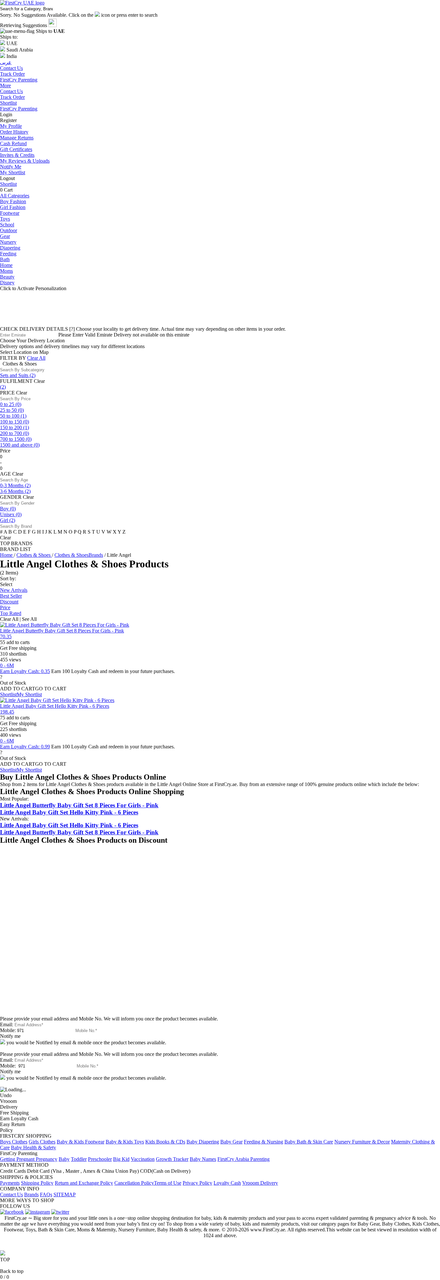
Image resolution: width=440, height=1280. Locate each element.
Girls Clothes (42, 1141)
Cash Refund (13, 143)
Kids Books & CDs (165, 1141)
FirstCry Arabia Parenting (243, 1159)
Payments (10, 1183)
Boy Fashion (13, 201)
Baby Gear (231, 1141)
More (5, 85)
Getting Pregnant (18, 1159)
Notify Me (10, 166)
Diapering (10, 248)
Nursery (8, 242)
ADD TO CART (17, 688)
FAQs (46, 1194)
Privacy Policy (197, 1183)
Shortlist (8, 103)
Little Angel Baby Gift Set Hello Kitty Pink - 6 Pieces (54, 706)
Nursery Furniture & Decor (362, 1141)
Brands (31, 1194)
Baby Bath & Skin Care (308, 1141)
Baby (64, 1159)
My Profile (11, 126)
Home (6, 265)
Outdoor (8, 230)
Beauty (7, 277)
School (7, 224)
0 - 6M (7, 665)
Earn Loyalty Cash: (25, 671)
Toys (5, 219)
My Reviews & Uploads (25, 161)
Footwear (9, 213)
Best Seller (11, 596)
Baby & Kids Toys (125, 1141)
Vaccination (143, 1159)
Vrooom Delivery (260, 1183)
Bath (5, 259)
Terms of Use (167, 1183)
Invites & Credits (17, 155)
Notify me (10, 1036)
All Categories (14, 195)
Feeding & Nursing (263, 1141)
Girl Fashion (12, 207)
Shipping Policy (37, 1183)
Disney (7, 282)
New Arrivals (13, 590)
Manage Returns (16, 137)
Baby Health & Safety (33, 1147)
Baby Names (203, 1159)
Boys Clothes (13, 1141)
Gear (5, 236)
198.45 (7, 712)
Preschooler (100, 1159)
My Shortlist (12, 172)
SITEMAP (64, 1194)
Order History (14, 132)
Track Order (12, 97)
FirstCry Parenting (18, 108)
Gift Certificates (16, 149)
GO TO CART (50, 688)
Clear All (36, 358)
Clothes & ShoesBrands (78, 555)
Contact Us (11, 91)
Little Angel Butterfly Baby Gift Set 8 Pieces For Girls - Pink (62, 630)
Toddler (79, 1159)
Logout (7, 178)
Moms (6, 271)
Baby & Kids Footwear (80, 1141)
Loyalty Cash (227, 1183)
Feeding (8, 253)
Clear (39, 381)
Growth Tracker (172, 1159)
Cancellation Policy (134, 1183)
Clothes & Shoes (34, 555)
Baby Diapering (203, 1141)
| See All (28, 619)
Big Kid (121, 1159)
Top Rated (10, 613)
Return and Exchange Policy (84, 1183)
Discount (9, 601)
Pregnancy (46, 1159)
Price (5, 607)
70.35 (6, 636)
